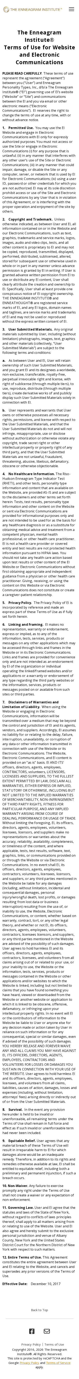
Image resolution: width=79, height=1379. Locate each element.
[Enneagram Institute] (32, 9)
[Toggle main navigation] (71, 9)
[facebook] (31, 1331)
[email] (47, 1331)
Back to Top (39, 1310)
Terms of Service (58, 1363)
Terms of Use (54, 1344)
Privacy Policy (31, 1344)
